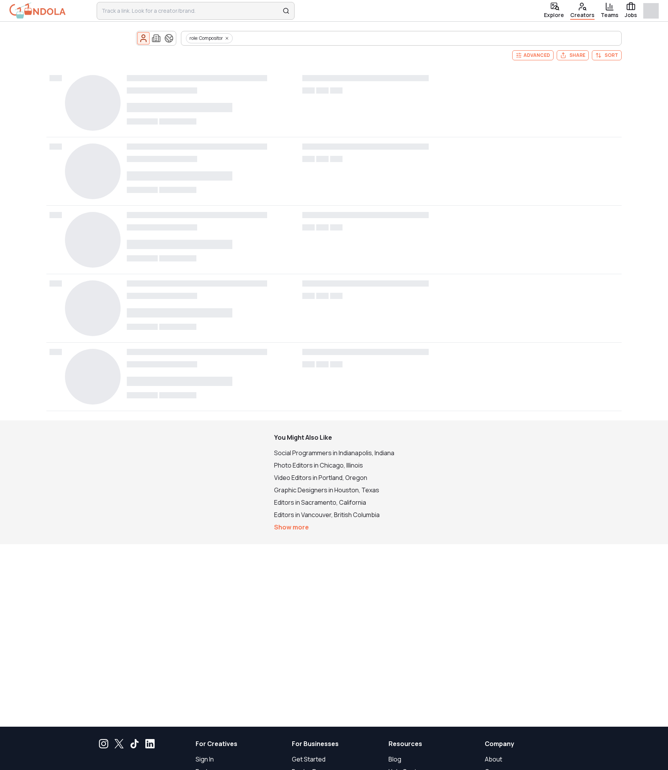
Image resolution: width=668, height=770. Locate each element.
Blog (395, 759)
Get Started (308, 759)
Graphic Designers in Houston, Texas (326, 490)
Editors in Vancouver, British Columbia (327, 514)
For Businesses (315, 743)
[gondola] (37, 10)
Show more (291, 527)
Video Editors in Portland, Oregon (320, 477)
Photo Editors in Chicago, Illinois (318, 465)
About (493, 759)
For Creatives (216, 743)
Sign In (205, 759)
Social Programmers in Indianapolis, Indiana (334, 453)
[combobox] (190, 11)
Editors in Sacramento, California (320, 502)
